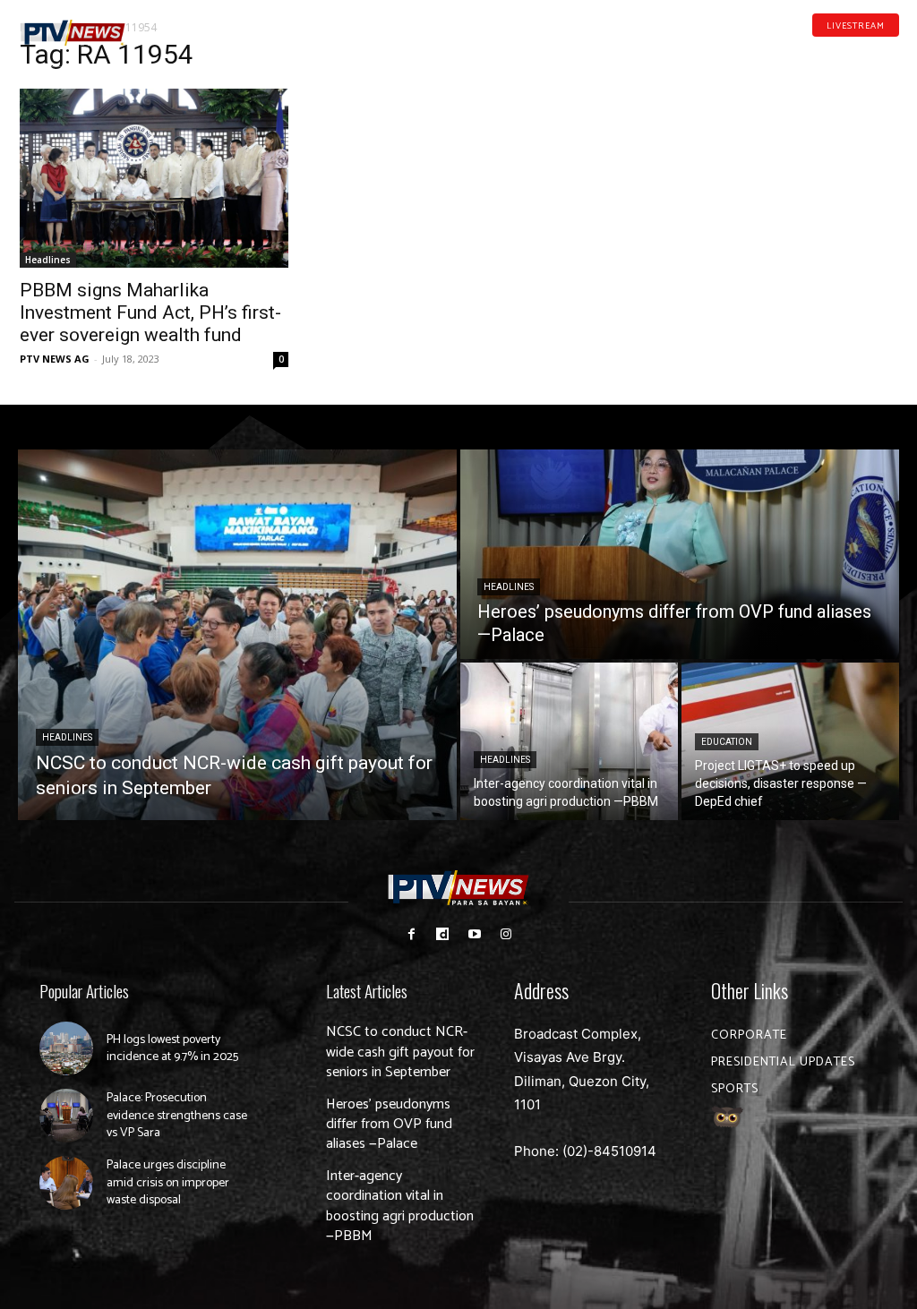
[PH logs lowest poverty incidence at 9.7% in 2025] (66, 1048)
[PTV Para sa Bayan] (73, 33)
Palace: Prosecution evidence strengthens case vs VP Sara (177, 1115)
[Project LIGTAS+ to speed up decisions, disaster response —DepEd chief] (790, 741)
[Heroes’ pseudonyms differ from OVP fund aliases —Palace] (679, 554)
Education (726, 742)
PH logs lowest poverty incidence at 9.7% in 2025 (172, 1049)
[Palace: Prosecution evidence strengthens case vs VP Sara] (66, 1115)
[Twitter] (893, 52)
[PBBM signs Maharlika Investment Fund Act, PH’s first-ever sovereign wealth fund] (154, 178)
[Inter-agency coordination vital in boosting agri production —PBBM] (569, 741)
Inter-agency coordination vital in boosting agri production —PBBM (400, 1206)
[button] (171, 25)
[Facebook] (808, 52)
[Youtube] (865, 52)
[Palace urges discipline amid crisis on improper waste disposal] (66, 1183)
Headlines (48, 259)
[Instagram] (505, 934)
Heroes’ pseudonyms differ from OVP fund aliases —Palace (389, 1124)
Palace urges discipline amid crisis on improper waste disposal (168, 1183)
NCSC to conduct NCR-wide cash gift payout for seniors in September (400, 1052)
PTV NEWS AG (55, 358)
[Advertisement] (763, 158)
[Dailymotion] (836, 52)
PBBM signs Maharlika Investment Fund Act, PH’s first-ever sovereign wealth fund (150, 312)
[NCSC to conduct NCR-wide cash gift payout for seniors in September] (237, 634)
